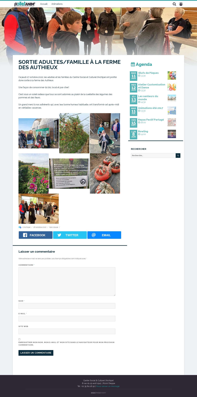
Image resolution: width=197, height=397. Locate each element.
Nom (21, 301)
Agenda (143, 64)
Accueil (43, 4)
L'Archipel (26, 227)
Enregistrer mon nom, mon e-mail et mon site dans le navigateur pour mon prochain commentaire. (66, 343)
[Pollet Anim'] (25, 4)
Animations (57, 4)
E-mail (22, 314)
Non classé (53, 227)
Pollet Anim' (101, 393)
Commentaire (26, 265)
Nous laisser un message (108, 386)
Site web (23, 326)
